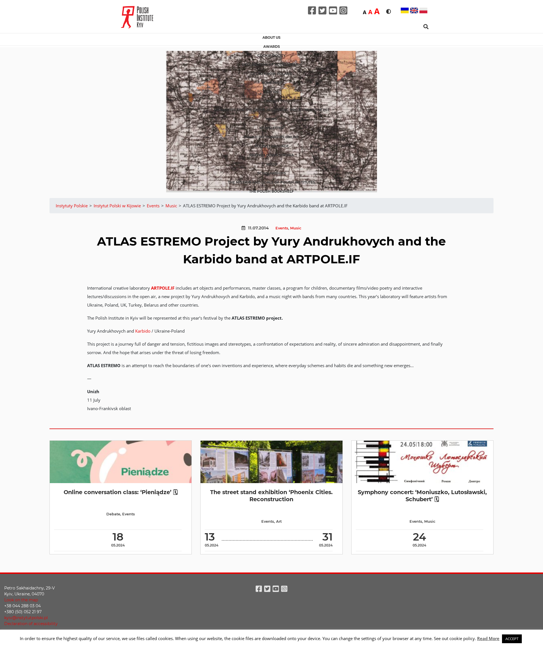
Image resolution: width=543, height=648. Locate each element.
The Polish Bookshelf (271, 191)
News (271, 119)
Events (281, 228)
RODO (271, 164)
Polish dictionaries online (271, 137)
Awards (271, 46)
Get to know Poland (271, 74)
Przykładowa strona (271, 155)
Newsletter (271, 128)
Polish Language (272, 146)
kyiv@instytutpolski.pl (26, 617)
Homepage (271, 83)
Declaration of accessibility (271, 65)
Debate (113, 514)
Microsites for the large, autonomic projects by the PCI (271, 110)
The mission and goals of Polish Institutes (271, 182)
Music (295, 228)
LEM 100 (271, 92)
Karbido (142, 331)
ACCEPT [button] (511, 638)
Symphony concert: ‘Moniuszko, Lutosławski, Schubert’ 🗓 (422, 496)
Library (271, 101)
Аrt (279, 521)
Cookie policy (271, 55)
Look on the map (21, 599)
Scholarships (271, 173)
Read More (488, 638)
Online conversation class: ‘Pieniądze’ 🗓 (121, 492)
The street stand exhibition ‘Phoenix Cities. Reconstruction (271, 496)
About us (271, 37)
